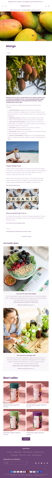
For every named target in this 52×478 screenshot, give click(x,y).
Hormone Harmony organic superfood (36, 405)
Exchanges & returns (39, 452)
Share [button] (8, 53)
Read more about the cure (25, 305)
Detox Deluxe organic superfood (11, 432)
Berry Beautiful (25, 302)
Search (29, 455)
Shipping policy (17, 452)
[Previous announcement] (2, 1)
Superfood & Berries (12, 474)
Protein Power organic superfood (35, 432)
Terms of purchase (27, 452)
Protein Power (35, 365)
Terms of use (22, 455)
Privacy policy (36, 474)
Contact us (9, 452)
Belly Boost (35, 302)
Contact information (38, 475)
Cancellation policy (29, 475)
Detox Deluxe (17, 302)
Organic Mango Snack (13, 166)
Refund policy (14, 455)
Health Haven (16, 365)
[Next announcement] (49, 1)
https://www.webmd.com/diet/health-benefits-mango (18, 231)
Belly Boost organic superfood (11, 405)
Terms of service (43, 474)
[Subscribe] (26, 463)
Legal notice (20, 475)
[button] (2, 6)
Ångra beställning (36, 455)
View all (26, 439)
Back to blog (27, 236)
